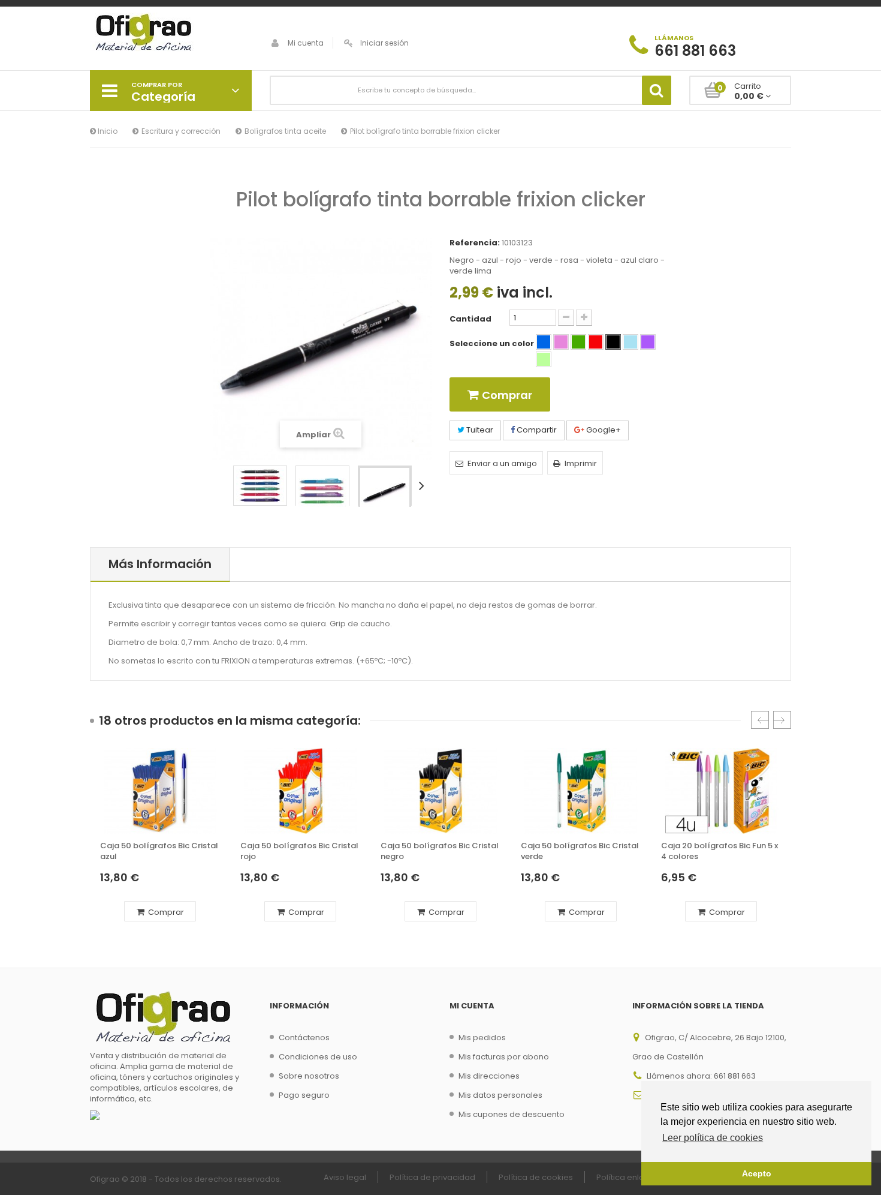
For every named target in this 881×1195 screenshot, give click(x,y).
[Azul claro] (630, 342)
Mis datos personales (500, 1095)
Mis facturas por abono (503, 1056)
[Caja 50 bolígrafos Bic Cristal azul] (160, 790)
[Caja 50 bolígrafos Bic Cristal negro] (440, 790)
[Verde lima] (543, 359)
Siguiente (424, 485)
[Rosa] (561, 342)
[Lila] (647, 342)
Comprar (165, 912)
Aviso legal (345, 1177)
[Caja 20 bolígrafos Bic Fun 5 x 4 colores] (721, 790)
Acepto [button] (756, 1173)
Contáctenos (304, 1037)
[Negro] (613, 342)
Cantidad (470, 319)
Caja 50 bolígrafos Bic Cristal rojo (299, 851)
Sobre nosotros (309, 1076)
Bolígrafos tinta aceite (285, 131)
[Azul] (543, 342)
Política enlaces (627, 1177)
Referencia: (474, 243)
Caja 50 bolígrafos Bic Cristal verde (580, 851)
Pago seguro (304, 1095)
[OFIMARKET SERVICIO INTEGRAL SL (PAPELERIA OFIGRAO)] (171, 34)
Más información (160, 564)
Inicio (106, 131)
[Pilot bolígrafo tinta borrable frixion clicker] (260, 485)
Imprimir (581, 463)
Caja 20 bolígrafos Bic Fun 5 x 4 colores (719, 851)
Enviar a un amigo (502, 463)
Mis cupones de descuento (511, 1114)
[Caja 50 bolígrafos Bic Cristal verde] (581, 790)
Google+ (602, 430)
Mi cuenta (306, 43)
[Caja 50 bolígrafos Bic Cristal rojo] (300, 790)
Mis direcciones (489, 1076)
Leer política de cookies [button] (712, 1138)
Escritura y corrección (181, 131)
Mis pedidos (482, 1037)
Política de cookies (536, 1177)
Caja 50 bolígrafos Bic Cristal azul (159, 851)
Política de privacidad (432, 1177)
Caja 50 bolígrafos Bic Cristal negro (440, 851)
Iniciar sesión (384, 43)
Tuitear (478, 430)
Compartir (536, 430)
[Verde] (578, 342)
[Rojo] (595, 342)
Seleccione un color (492, 343)
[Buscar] (656, 90)
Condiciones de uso (318, 1056)
